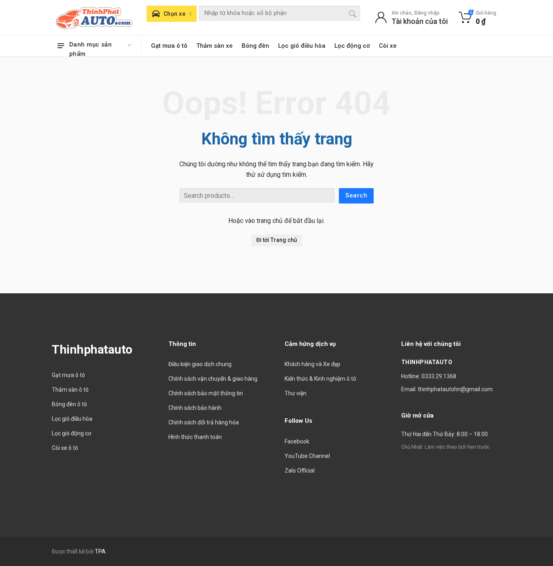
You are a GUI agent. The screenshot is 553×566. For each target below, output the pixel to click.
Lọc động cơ (352, 45)
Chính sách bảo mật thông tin (205, 393)
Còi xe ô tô (65, 448)
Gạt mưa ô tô (169, 45)
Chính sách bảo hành (194, 408)
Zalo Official (300, 470)
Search (356, 195)
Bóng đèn (255, 45)
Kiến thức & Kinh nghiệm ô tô (320, 378)
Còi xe (388, 45)
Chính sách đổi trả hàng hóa (203, 422)
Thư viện (295, 393)
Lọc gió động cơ (71, 433)
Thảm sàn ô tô (70, 389)
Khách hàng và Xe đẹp (312, 364)
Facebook (297, 441)
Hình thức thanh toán (195, 437)
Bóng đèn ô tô (69, 404)
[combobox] (279, 13)
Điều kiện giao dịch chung (200, 364)
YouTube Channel (307, 456)
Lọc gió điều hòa (301, 45)
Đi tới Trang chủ (276, 240)
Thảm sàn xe (214, 45)
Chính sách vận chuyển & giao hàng (212, 378)
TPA (100, 551)
